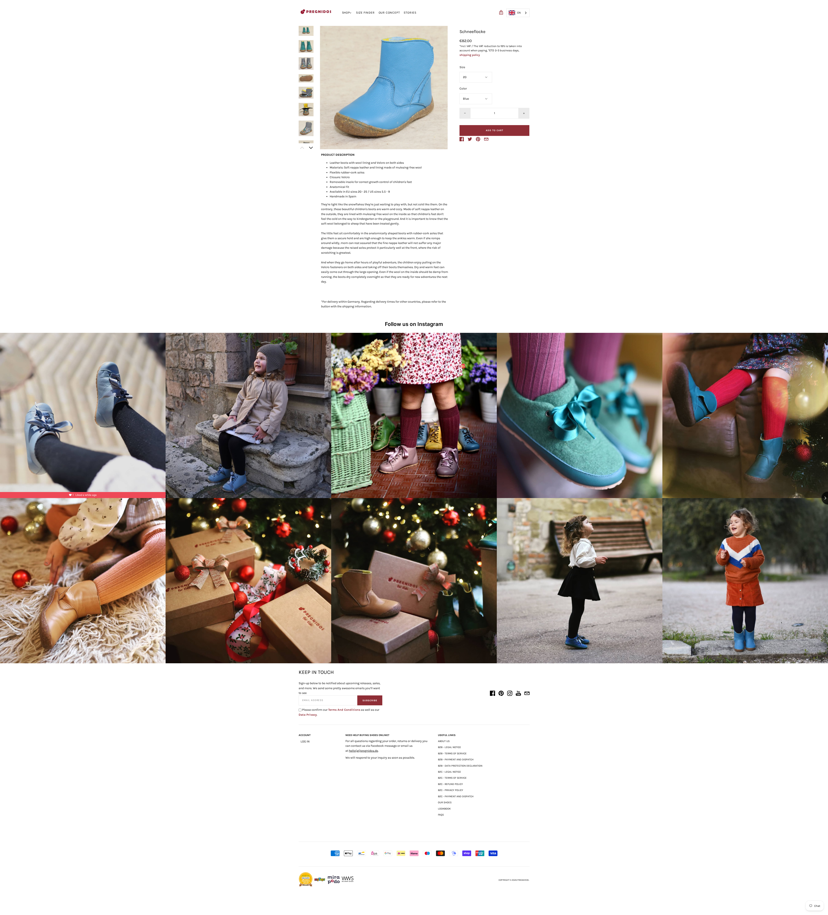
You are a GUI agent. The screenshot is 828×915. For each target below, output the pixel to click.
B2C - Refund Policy (450, 784)
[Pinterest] (501, 694)
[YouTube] (518, 694)
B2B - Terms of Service (452, 753)
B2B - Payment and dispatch (456, 759)
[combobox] (518, 13)
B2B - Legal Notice (449, 747)
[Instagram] (509, 694)
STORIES (410, 12)
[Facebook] (492, 694)
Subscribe (369, 700)
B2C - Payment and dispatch (456, 796)
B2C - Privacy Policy (450, 790)
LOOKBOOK (444, 808)
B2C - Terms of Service (452, 777)
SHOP (346, 12)
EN (519, 12)
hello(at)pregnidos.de (363, 751)
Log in (305, 741)
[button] (306, 31)
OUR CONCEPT (389, 12)
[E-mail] (527, 694)
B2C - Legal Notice (449, 771)
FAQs (441, 814)
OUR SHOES (445, 802)
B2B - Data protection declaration (460, 765)
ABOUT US (444, 741)
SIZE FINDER (365, 12)
